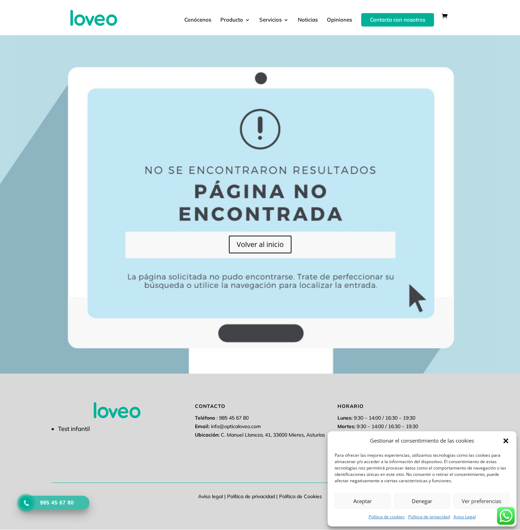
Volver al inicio (260, 244)
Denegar (422, 501)
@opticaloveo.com (236, 426)
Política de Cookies (300, 496)
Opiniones (339, 20)
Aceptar (362, 501)
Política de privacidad (429, 517)
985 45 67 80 (234, 418)
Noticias (308, 20)
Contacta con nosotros (397, 19)
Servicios (270, 20)
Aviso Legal (464, 517)
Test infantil (74, 428)
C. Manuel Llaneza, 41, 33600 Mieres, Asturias (273, 435)
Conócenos (197, 20)
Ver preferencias (481, 501)
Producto (231, 20)
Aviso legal (210, 496)
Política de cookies (387, 517)
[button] (505, 440)
